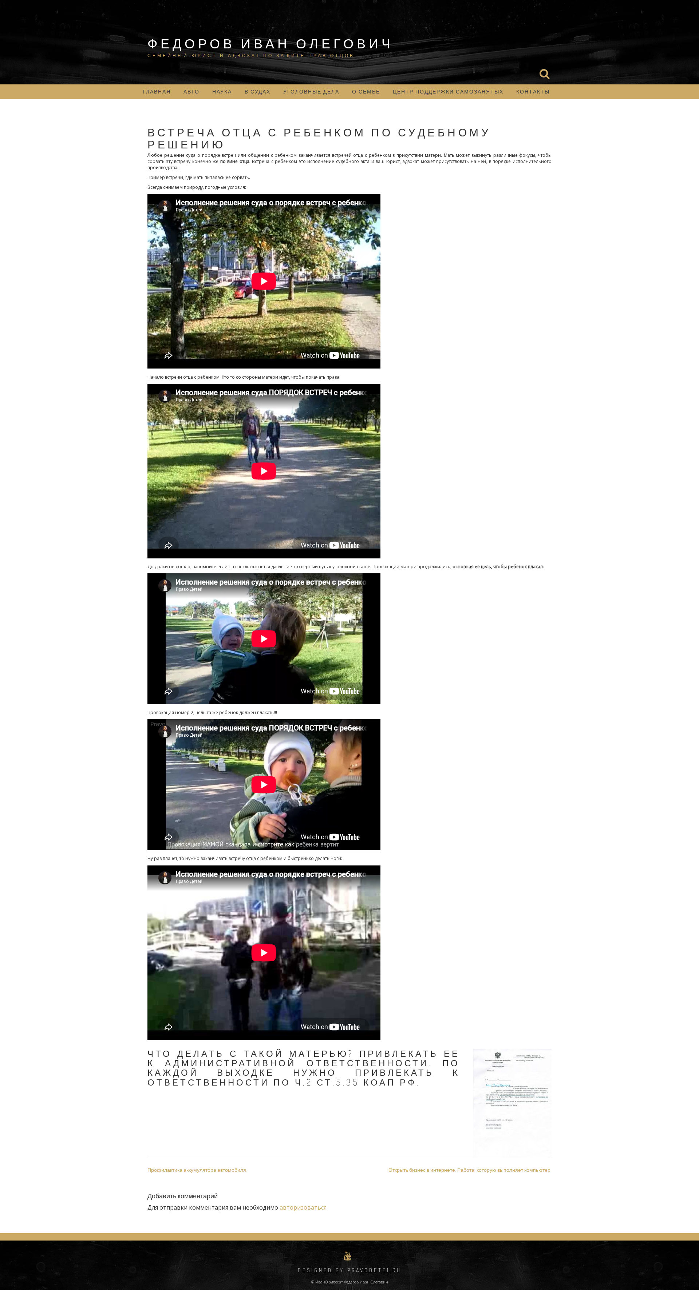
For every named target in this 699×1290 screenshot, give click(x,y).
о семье (366, 91)
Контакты (533, 91)
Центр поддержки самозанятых (448, 91)
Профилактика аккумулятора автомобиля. (197, 1170)
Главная (157, 91)
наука (222, 91)
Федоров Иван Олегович (270, 43)
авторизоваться (303, 1207)
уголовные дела (311, 91)
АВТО (191, 91)
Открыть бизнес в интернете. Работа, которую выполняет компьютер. (470, 1170)
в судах (257, 91)
